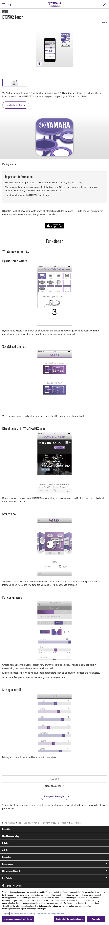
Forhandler (6, 857)
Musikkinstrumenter (31, 823)
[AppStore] (54, 226)
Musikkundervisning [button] (10, 836)
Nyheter (5, 843)
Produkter (55, 823)
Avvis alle (96, 919)
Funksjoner (7, 164)
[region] (54, 906)
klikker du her (59, 906)
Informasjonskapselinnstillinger (18, 919)
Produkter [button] (6, 829)
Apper (64, 823)
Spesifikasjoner (53, 785)
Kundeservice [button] (7, 864)
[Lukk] (104, 892)
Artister (5, 850)
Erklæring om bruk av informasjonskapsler (45, 913)
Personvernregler (18, 913)
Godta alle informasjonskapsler (70, 919)
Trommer (45, 823)
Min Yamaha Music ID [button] (11, 871)
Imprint (6, 913)
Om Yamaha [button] (7, 878)
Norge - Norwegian (14, 885)
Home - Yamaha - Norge (11, 823)
